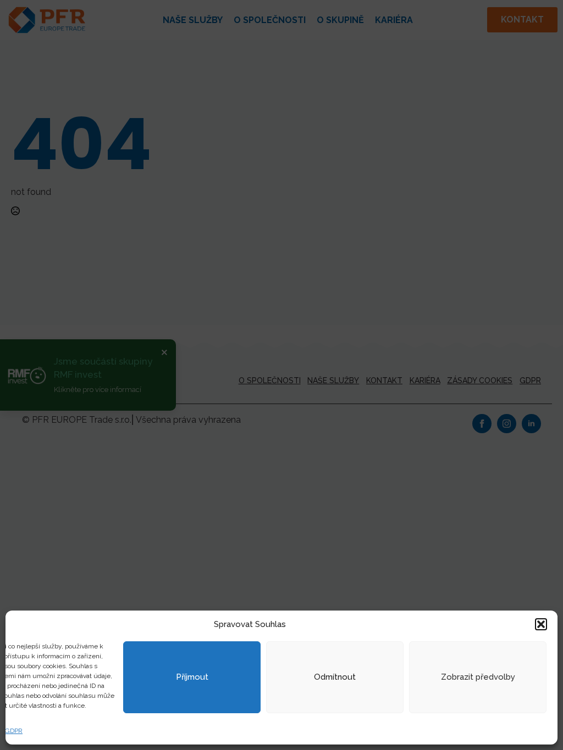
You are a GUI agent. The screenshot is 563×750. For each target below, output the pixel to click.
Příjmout (192, 677)
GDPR (14, 731)
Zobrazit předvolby (478, 677)
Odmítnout (335, 677)
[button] (541, 624)
